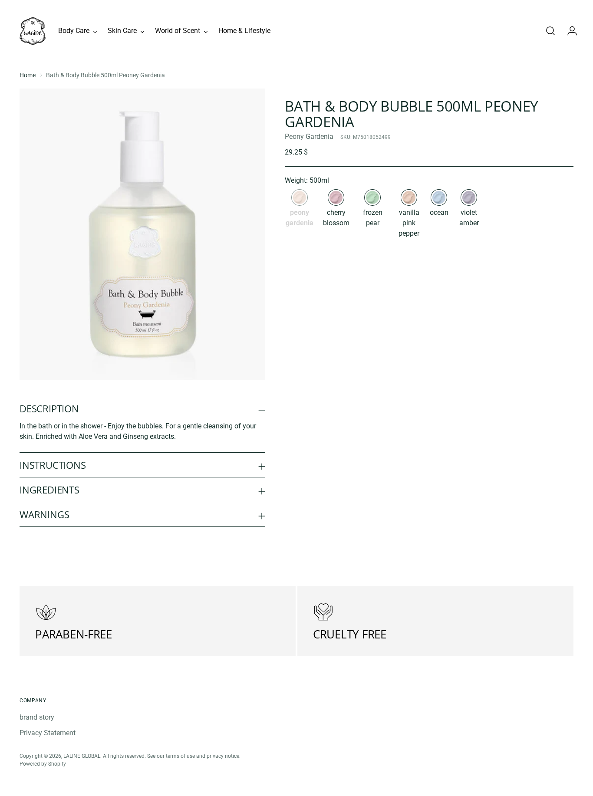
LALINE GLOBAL (81, 756)
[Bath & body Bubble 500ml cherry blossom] (336, 197)
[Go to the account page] (568, 30)
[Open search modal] (550, 30)
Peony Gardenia (309, 136)
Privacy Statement (48, 733)
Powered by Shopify (43, 763)
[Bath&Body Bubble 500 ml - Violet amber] (469, 197)
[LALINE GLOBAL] (33, 31)
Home (28, 75)
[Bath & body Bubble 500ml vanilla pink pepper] (409, 197)
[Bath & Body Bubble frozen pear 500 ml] (372, 197)
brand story (37, 717)
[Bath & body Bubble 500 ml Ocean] (439, 197)
